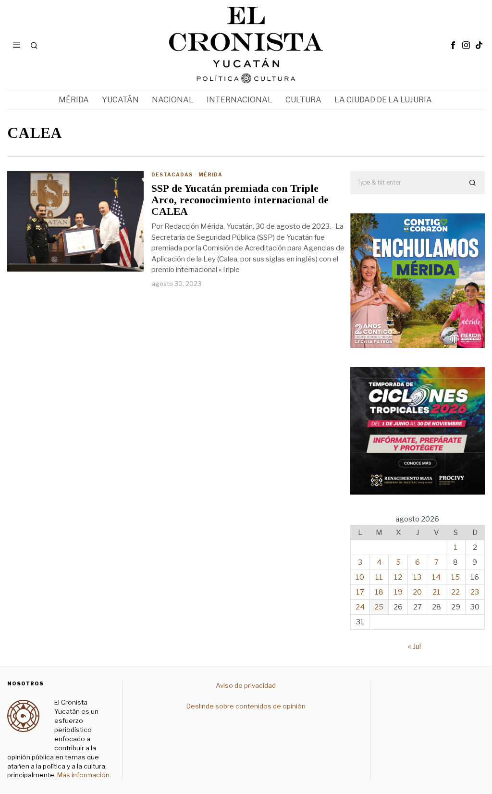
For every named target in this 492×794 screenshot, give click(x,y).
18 (379, 592)
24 (360, 607)
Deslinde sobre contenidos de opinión (246, 706)
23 (474, 592)
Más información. (83, 775)
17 (360, 592)
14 (436, 577)
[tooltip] (453, 45)
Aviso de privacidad (246, 685)
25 (378, 607)
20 (417, 592)
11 (379, 577)
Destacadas (172, 174)
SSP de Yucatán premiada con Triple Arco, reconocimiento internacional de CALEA (240, 200)
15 (455, 577)
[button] (473, 182)
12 (398, 577)
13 (417, 577)
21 (436, 592)
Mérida (210, 174)
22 (455, 592)
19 (398, 592)
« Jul (414, 646)
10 (360, 577)
